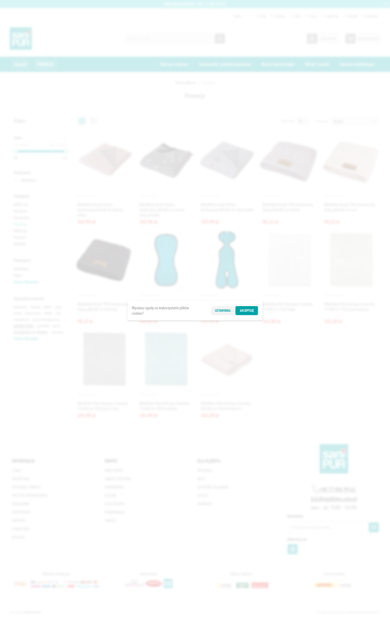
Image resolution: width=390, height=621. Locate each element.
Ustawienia (223, 310)
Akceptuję (247, 310)
